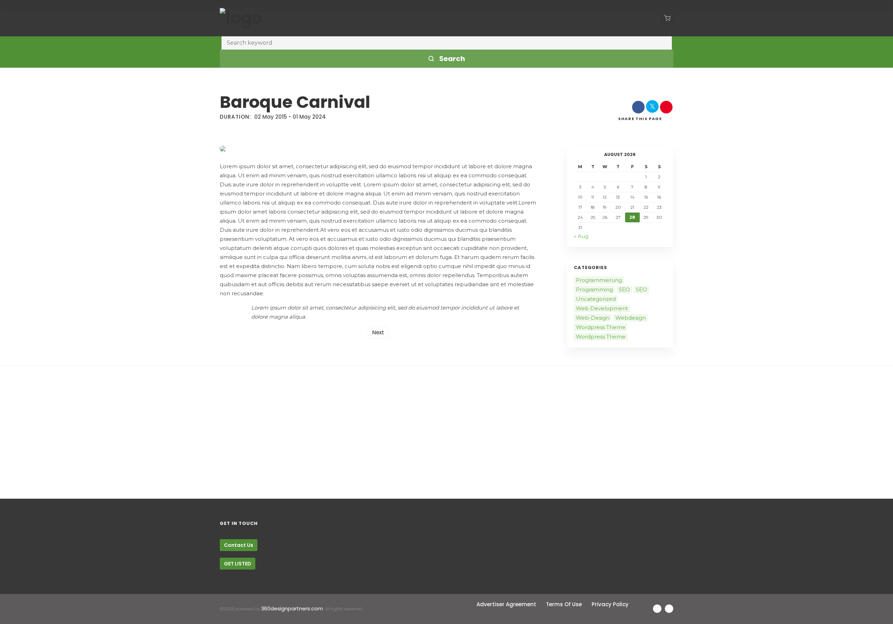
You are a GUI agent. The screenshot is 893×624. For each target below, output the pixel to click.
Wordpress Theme (600, 327)
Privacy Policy (610, 604)
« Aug (581, 236)
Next (378, 332)
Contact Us (238, 545)
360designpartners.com (292, 608)
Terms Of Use (564, 604)
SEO (624, 289)
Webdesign (630, 317)
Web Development (602, 308)
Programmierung (599, 280)
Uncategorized (596, 299)
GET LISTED (237, 563)
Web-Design (592, 317)
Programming (594, 289)
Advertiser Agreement (506, 604)
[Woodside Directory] (241, 18)
